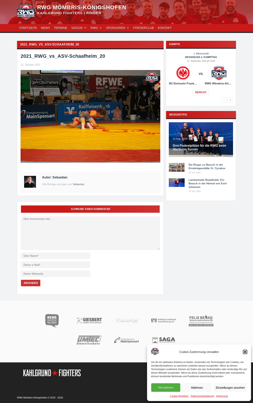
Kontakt (165, 28)
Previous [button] (224, 100)
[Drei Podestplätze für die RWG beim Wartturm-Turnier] (201, 156)
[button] (245, 352)
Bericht (201, 92)
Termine (60, 28)
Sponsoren (115, 28)
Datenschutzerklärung (202, 396)
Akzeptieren (165, 387)
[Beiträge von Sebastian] (30, 186)
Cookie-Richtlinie (179, 396)
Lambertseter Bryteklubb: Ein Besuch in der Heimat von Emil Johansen (208, 183)
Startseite (28, 28)
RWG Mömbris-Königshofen (81, 7)
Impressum (222, 396)
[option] (201, 77)
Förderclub (143, 28)
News (45, 28)
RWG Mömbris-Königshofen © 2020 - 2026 (40, 397)
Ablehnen (197, 387)
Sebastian (78, 184)
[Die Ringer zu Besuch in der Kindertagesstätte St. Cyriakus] (177, 171)
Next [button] (230, 100)
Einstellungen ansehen (230, 387)
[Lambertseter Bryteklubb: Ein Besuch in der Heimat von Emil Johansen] (177, 186)
